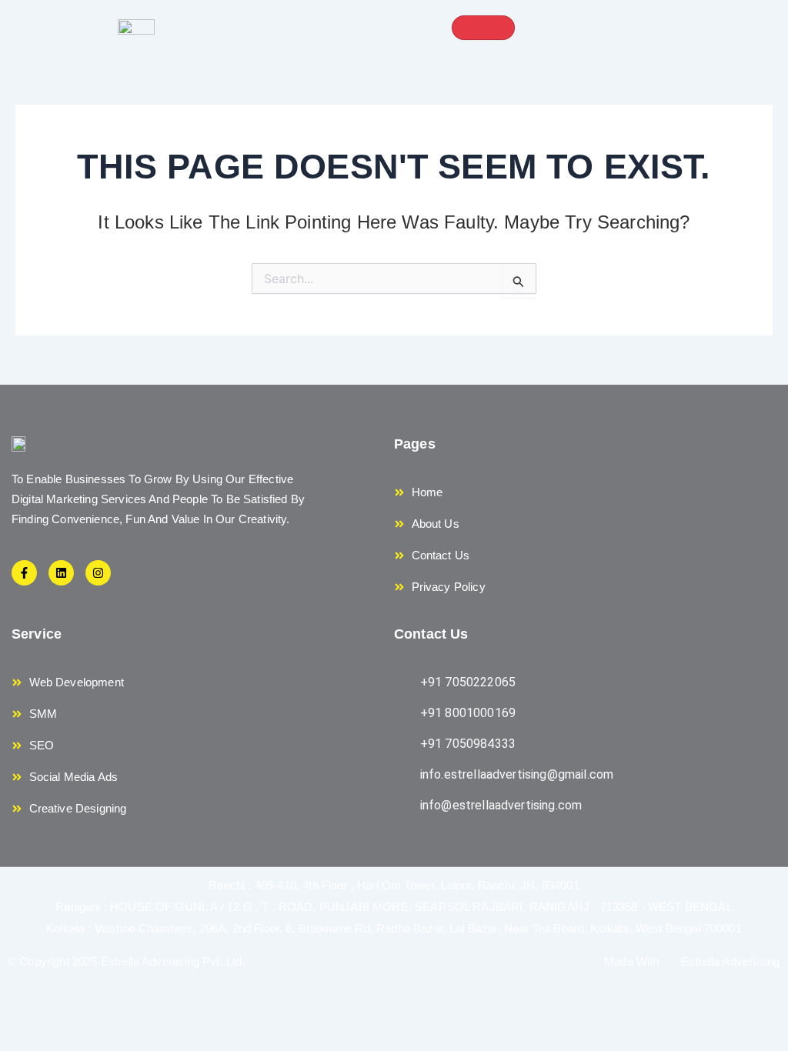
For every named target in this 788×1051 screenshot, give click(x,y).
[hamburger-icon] (483, 27)
